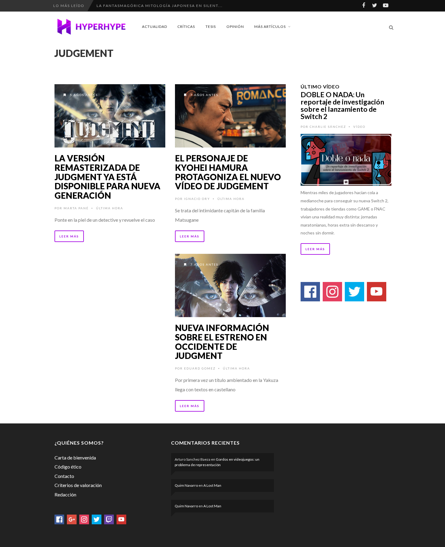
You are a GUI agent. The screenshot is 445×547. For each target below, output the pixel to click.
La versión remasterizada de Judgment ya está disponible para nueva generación (107, 177)
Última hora (109, 208)
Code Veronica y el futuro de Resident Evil (150, 5)
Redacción (65, 494)
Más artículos (270, 26)
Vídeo (359, 126)
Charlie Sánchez (328, 126)
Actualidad (154, 26)
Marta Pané (76, 208)
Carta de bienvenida (75, 457)
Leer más (69, 236)
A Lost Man (212, 485)
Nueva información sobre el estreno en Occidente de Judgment (222, 342)
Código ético (67, 466)
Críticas (186, 26)
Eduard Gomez (200, 368)
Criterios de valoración (78, 485)
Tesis (211, 26)
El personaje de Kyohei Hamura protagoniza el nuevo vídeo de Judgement (228, 172)
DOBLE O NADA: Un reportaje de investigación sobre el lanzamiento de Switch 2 (342, 105)
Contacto (64, 476)
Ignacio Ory (197, 199)
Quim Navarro (186, 485)
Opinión (235, 26)
